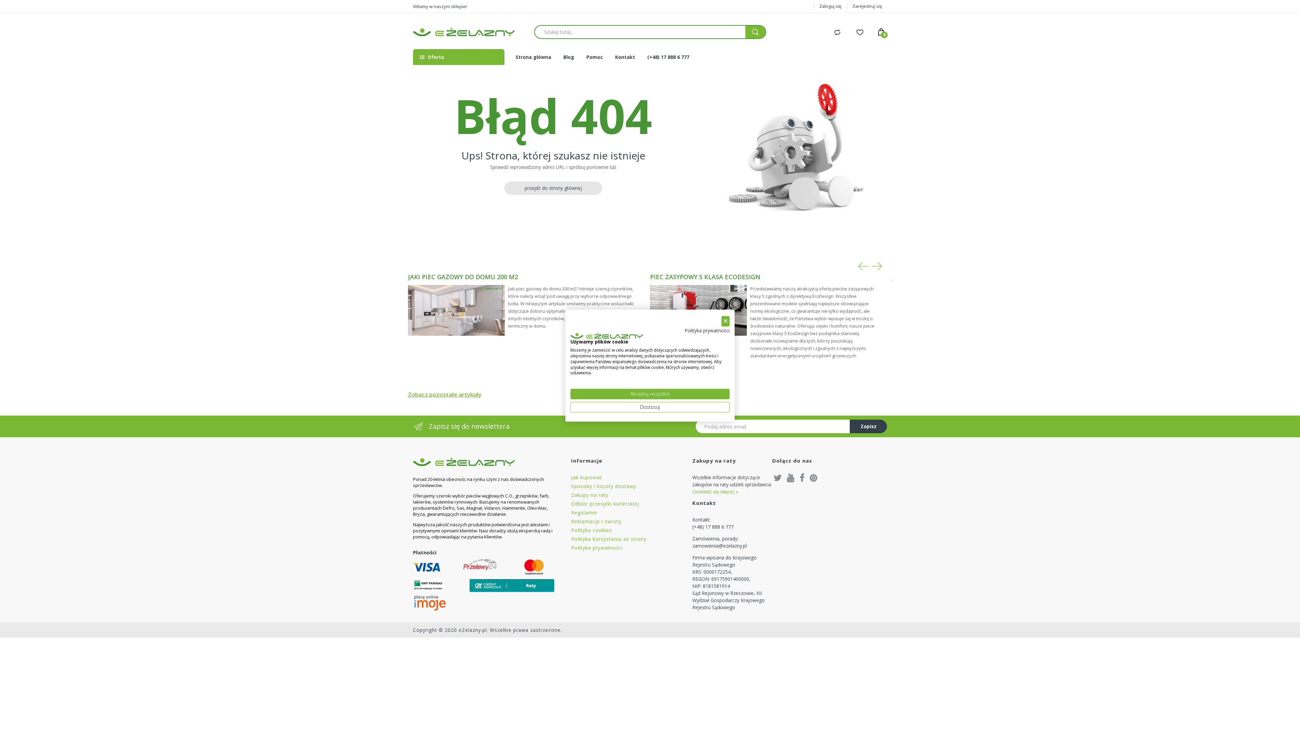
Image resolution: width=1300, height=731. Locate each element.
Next (877, 266)
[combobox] (640, 32)
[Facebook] (802, 477)
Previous (863, 266)
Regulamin (584, 512)
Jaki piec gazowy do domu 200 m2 (463, 277)
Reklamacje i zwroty (596, 521)
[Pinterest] (813, 477)
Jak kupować (586, 477)
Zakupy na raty (589, 495)
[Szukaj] (755, 32)
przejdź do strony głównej (553, 188)
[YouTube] (791, 477)
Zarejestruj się (867, 6)
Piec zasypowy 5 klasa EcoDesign (705, 277)
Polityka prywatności (597, 548)
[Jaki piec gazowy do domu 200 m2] (456, 310)
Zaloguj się (830, 6)
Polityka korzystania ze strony (609, 539)
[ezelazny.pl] (464, 32)
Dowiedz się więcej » (715, 491)
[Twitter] (778, 477)
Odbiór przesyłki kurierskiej (605, 504)
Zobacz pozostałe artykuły (444, 394)
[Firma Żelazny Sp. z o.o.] (483, 462)
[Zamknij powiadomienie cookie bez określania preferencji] (725, 321)
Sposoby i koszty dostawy (603, 486)
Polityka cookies (591, 530)
